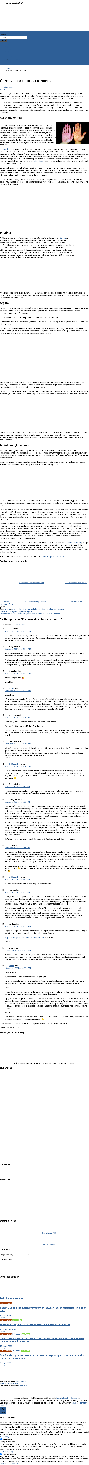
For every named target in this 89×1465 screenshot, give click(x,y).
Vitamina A (39, 161)
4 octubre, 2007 (6, 87)
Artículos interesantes (11, 1298)
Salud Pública (17, 1320)
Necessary (7, 1439)
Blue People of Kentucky (53, 556)
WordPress (23, 1386)
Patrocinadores (15, 59)
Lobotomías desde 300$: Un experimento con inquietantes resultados (30, 614)
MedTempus (8, 20)
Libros (7, 54)
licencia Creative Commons (67, 1398)
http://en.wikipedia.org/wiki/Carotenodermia (24, 937)
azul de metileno (73, 542)
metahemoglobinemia (55, 609)
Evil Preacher (14, 764)
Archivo (8, 49)
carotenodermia (17, 609)
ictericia (62, 238)
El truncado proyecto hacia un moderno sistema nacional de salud (35, 1324)
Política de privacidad (9, 1383)
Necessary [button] (4, 1437)
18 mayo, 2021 (6, 1346)
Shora (2, 89)
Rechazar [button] (83, 1403)
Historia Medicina (6, 1303)
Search (3, 35)
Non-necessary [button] (6, 1451)
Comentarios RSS (49, 1245)
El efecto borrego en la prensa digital (16, 611)
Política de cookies (17, 61)
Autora (8, 47)
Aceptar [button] (75, 1403)
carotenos (7, 149)
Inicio (7, 44)
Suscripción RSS (49, 1233)
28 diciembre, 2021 (8, 1329)
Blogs (7, 52)
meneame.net (19, 624)
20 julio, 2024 (5, 1315)
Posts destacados (12, 64)
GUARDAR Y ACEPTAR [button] (9, 1464)
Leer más (4, 1405)
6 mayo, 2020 (5, 1363)
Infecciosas (16, 1334)
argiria (7, 609)
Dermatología (5, 75)
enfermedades (31, 609)
